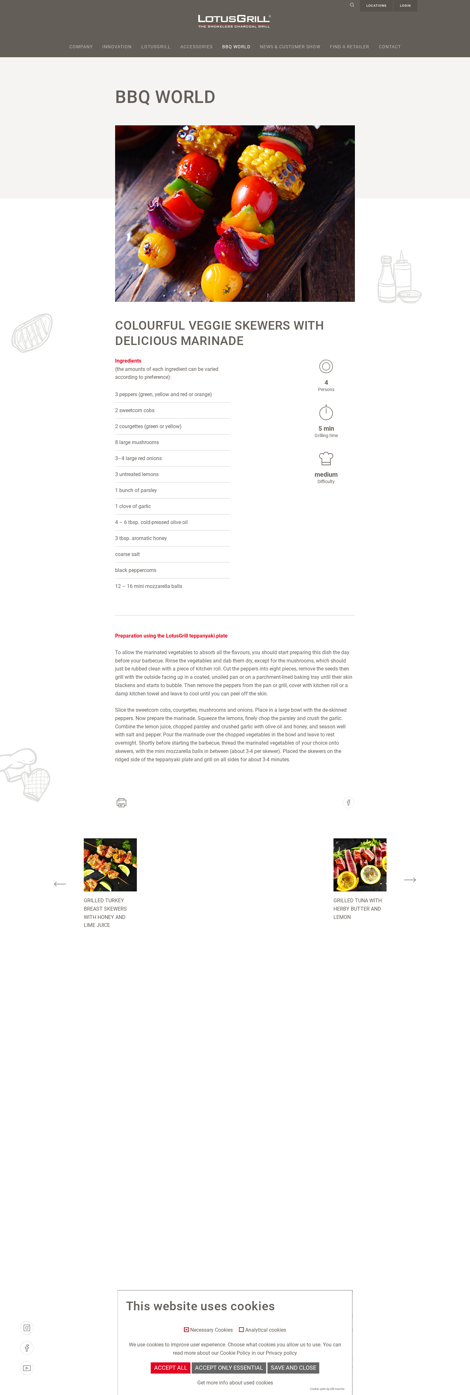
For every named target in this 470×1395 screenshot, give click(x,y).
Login (405, 5)
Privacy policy (281, 1353)
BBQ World (236, 46)
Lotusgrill (156, 46)
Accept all (170, 1368)
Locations (376, 5)
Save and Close (293, 1368)
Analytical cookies (265, 1330)
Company (81, 46)
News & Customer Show (290, 46)
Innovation (117, 46)
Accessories (196, 46)
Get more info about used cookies (235, 1383)
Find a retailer (349, 46)
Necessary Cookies (211, 1330)
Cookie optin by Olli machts (327, 1389)
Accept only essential (229, 1368)
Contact (390, 46)
